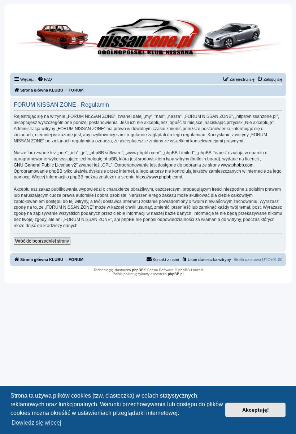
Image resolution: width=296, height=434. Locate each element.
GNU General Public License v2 (45, 165)
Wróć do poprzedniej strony (42, 241)
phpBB (138, 270)
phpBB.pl (175, 274)
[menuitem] (45, 79)
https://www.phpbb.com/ (159, 177)
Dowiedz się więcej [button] (36, 423)
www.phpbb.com (237, 165)
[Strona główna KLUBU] (148, 43)
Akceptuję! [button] (255, 410)
